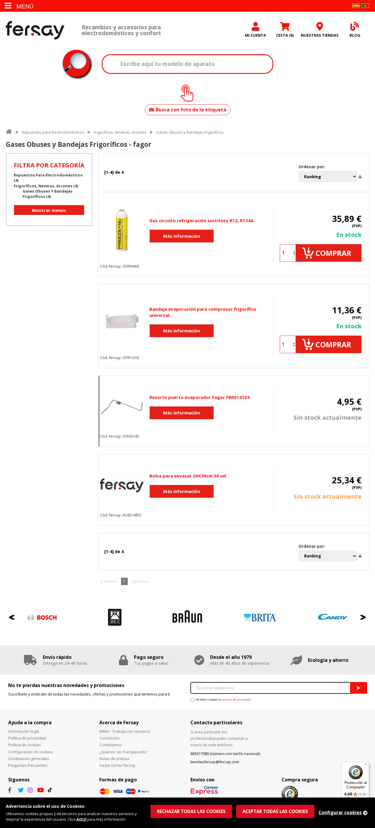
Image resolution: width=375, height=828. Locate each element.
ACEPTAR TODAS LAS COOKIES (275, 811)
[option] (42, 617)
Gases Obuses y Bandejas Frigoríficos (190, 132)
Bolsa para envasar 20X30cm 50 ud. (188, 476)
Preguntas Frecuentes (27, 765)
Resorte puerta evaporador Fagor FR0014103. (200, 397)
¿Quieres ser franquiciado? (123, 751)
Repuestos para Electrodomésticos (53, 132)
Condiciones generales (28, 758)
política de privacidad (236, 699)
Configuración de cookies (30, 751)
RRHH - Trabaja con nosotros (124, 731)
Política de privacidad (27, 738)
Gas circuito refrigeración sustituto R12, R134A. (202, 220)
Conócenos (109, 738)
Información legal (23, 731)
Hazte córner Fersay (117, 765)
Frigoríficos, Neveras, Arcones (120, 132)
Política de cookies (24, 744)
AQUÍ (81, 819)
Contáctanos (110, 744)
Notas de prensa (114, 758)
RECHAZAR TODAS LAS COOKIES (191, 811)
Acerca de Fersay (119, 722)
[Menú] (365, 765)
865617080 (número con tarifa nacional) (225, 753)
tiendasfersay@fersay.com (214, 761)
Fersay (35, 30)
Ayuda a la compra (30, 722)
